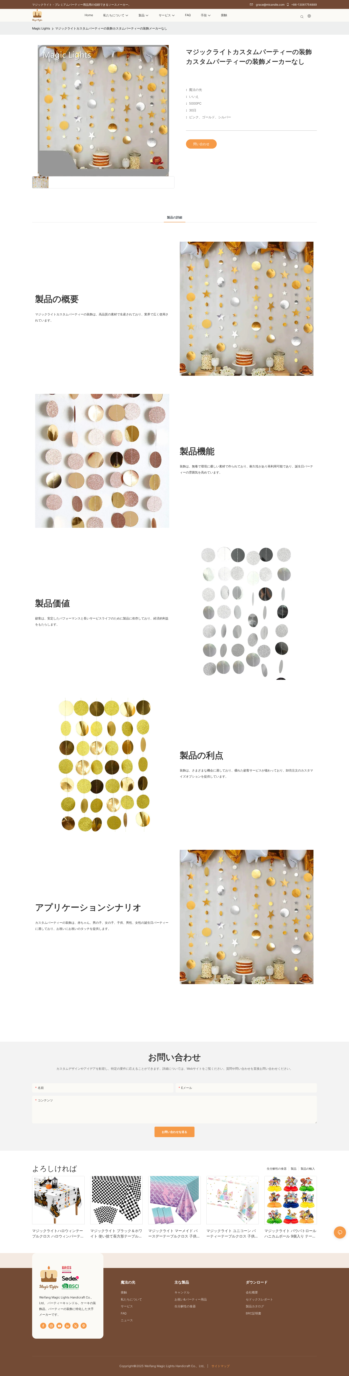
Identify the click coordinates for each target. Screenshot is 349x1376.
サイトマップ (220, 1366)
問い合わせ (201, 144)
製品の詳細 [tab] (174, 217)
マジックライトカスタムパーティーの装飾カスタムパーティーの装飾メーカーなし (111, 28)
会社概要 (252, 1292)
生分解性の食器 (277, 1168)
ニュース (127, 1320)
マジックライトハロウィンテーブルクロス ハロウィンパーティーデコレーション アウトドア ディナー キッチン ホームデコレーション (58, 1234)
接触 (124, 1292)
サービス (127, 1306)
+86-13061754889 (303, 4)
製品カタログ (255, 1306)
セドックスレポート (259, 1299)
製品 (293, 1168)
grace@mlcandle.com (270, 4)
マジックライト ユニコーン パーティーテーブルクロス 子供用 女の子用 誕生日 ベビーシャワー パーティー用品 (232, 1234)
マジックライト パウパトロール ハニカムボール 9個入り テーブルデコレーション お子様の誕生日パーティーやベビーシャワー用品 (290, 1234)
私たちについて (132, 1299)
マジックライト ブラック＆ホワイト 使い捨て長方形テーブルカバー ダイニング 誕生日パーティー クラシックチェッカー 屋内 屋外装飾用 (116, 1234)
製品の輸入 (308, 1168)
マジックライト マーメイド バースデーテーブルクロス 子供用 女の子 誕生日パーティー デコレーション (174, 1234)
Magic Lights (41, 28)
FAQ (123, 1313)
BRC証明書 (253, 1313)
